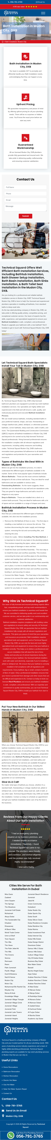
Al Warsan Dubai (34, 990)
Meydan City (9, 990)
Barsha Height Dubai (35, 971)
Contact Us (7, 1093)
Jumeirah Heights (11, 1019)
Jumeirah (31, 897)
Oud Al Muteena (11, 974)
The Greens (9, 955)
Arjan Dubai (32, 974)
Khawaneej (9, 926)
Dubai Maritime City (35, 926)
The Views (9, 945)
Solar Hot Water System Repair (15, 1089)
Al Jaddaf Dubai (34, 1006)
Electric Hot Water (10, 1080)
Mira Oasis (9, 894)
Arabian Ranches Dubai (37, 983)
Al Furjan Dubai (33, 1012)
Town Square (10, 939)
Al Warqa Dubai (33, 993)
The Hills (8, 952)
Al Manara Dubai (34, 999)
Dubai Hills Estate (34, 939)
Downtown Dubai (34, 945)
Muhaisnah (9, 913)
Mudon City (9, 980)
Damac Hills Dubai (35, 952)
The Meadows (10, 907)
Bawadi (30, 968)
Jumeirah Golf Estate (13, 910)
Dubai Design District (36, 942)
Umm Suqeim (10, 901)
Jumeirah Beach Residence (38, 894)
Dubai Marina (33, 929)
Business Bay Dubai (35, 961)
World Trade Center (12, 932)
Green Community (35, 904)
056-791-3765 (29, 1136)
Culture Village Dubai (36, 955)
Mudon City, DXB (14, 1116)
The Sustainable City (12, 920)
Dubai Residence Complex (38, 923)
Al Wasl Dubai (33, 987)
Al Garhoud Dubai (34, 1009)
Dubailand (31, 907)
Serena (7, 958)
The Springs (9, 904)
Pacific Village (10, 971)
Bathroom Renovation (11, 1071)
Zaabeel (8, 897)
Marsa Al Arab (10, 993)
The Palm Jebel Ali (12, 948)
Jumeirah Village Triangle (14, 999)
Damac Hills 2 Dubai (35, 948)
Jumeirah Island (11, 1015)
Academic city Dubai (35, 1019)
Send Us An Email (16, 1110)
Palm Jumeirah (10, 968)
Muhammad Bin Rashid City (15, 987)
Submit (25, 216)
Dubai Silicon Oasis (35, 920)
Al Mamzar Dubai (34, 1003)
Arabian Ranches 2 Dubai (37, 980)
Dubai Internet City (35, 936)
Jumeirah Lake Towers (13, 1012)
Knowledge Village (12, 996)
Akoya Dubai (9, 917)
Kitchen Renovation (10, 1076)
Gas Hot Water (8, 1085)
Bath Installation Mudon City (15, 42)
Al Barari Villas (10, 929)
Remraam (8, 961)
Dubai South (32, 917)
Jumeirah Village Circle (13, 1003)
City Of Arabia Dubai (35, 958)
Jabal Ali (31, 901)
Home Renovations (10, 1067)
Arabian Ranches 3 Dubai (37, 977)
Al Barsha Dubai (34, 1015)
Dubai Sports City (34, 913)
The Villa (8, 942)
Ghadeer (8, 923)
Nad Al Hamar (10, 977)
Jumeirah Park (10, 1009)
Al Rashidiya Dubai (35, 996)
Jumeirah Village (11, 1006)
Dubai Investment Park (36, 932)
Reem (7, 964)
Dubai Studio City (34, 910)
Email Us (41, 2)
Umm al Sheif (10, 936)
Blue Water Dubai (34, 964)
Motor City (8, 983)
